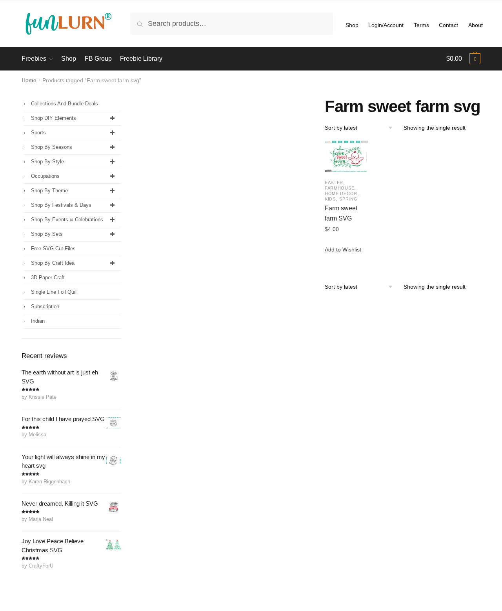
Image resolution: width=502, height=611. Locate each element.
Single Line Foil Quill (54, 292)
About (475, 25)
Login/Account (386, 25)
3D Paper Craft (48, 277)
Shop (352, 25)
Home (29, 80)
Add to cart (347, 261)
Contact (448, 25)
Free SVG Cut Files (53, 248)
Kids (330, 199)
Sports (38, 133)
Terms (421, 25)
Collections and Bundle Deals (64, 104)
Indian (38, 321)
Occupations (45, 176)
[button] (343, 249)
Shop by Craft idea (53, 263)
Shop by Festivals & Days (61, 205)
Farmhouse (339, 188)
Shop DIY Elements (53, 118)
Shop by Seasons (51, 147)
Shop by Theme (49, 190)
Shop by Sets (47, 234)
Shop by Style (47, 161)
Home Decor (341, 193)
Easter (334, 182)
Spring (348, 199)
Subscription (45, 306)
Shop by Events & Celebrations (67, 219)
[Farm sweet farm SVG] (347, 156)
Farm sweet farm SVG (341, 213)
